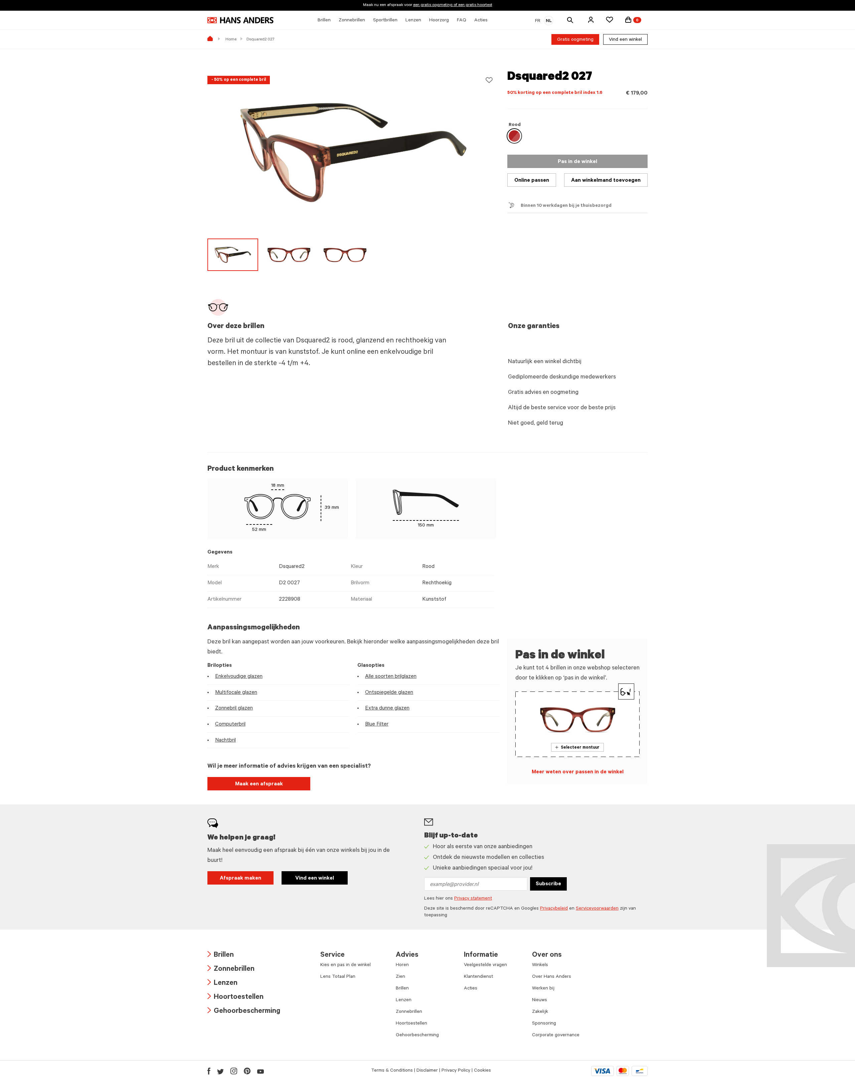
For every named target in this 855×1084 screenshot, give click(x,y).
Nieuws (539, 1000)
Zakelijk (540, 1012)
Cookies (482, 1071)
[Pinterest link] (247, 1071)
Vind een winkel (625, 40)
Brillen (220, 955)
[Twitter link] (220, 1071)
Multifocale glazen (236, 692)
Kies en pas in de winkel (345, 965)
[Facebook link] (208, 1071)
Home (230, 39)
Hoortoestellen (235, 997)
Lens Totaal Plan (337, 977)
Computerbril (230, 724)
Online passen (531, 181)
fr (537, 21)
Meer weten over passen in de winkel (578, 772)
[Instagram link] (233, 1071)
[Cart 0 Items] (628, 20)
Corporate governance (555, 1035)
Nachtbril (225, 740)
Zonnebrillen (230, 969)
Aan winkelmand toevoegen (606, 181)
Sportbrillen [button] (385, 20)
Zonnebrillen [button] (352, 20)
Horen (402, 965)
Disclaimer (427, 1071)
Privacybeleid (554, 909)
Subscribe (548, 884)
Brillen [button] (324, 20)
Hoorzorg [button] (439, 20)
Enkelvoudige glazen (239, 676)
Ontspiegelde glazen (389, 692)
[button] (591, 20)
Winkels (540, 965)
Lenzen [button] (413, 20)
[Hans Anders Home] (240, 20)
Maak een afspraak (259, 784)
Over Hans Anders (551, 977)
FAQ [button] (461, 20)
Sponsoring (544, 1024)
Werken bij (543, 988)
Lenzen (222, 983)
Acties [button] (481, 20)
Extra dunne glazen (387, 708)
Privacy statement (473, 899)
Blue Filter (376, 724)
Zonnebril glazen (234, 708)
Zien (400, 977)
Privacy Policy (456, 1071)
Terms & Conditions (392, 1071)
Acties (470, 988)
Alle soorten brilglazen (390, 676)
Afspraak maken (240, 879)
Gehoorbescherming (243, 1012)
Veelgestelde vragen (485, 965)
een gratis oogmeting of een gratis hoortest (452, 5)
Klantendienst (478, 977)
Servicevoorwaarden (597, 909)
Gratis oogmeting (575, 40)
